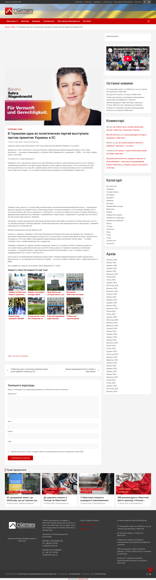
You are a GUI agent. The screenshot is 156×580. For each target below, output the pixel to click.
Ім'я (10, 421)
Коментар (12, 394)
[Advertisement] (53, 50)
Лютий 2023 (111, 380)
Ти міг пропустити (16, 470)
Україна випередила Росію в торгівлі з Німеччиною (80, 370)
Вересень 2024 (112, 326)
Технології (110, 243)
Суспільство (107, 2)
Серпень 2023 (111, 363)
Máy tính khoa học (113, 135)
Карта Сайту (84, 529)
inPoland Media (74, 574)
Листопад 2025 (112, 286)
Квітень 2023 (111, 374)
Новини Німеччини (87, 525)
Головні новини (112, 192)
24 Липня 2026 (86, 503)
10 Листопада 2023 (15, 142)
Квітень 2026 (111, 271)
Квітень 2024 (111, 340)
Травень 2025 (111, 303)
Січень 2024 (111, 348)
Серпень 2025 (111, 294)
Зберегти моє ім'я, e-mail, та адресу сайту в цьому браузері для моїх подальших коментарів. (47, 452)
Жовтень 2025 (111, 288)
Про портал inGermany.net (123, 2)
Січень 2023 (111, 383)
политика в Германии (20, 356)
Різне (20, 129)
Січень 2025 (111, 314)
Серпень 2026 (111, 260)
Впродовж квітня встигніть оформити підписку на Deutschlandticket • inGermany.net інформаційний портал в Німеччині (125, 161)
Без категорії (111, 186)
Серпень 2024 (111, 328)
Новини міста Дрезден (115, 218)
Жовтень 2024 (111, 323)
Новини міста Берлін (114, 215)
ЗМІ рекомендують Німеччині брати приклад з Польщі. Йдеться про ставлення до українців (133, 501)
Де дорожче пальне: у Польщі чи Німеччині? (123, 94)
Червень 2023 (111, 369)
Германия (110, 189)
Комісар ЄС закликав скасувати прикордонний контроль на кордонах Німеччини (132, 560)
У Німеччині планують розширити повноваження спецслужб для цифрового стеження (95, 501)
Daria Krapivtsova (62, 503)
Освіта (108, 223)
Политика (12, 129)
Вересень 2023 (112, 360)
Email (10, 431)
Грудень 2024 (111, 317)
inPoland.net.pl (100, 574)
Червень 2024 (111, 334)
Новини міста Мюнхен (114, 221)
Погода (109, 226)
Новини (109, 212)
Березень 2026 (112, 274)
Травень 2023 (111, 371)
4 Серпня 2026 (12, 503)
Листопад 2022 (112, 389)
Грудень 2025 (111, 283)
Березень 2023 (112, 377)
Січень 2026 (111, 280)
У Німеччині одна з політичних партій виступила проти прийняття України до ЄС (29, 370)
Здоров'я (110, 198)
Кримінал (97, 2)
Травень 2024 (111, 337)
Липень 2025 (111, 297)
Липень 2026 (111, 263)
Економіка (110, 195)
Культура (88, 2)
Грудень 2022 (111, 386)
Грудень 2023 (111, 351)
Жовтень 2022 (111, 391)
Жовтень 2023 (111, 357)
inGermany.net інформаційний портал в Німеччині (37, 574)
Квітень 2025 (111, 306)
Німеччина (78, 2)
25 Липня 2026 (49, 503)
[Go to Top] (150, 569)
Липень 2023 (111, 366)
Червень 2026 (111, 265)
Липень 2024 (111, 331)
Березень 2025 (112, 308)
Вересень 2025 (112, 291)
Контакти (138, 2)
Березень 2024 (112, 343)
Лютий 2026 (111, 277)
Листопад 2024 (112, 320)
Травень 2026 (111, 268)
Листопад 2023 (112, 354)
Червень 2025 (111, 300)
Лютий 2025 (111, 311)
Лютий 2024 (111, 346)
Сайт (10, 441)
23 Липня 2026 (123, 503)
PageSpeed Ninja (83, 579)
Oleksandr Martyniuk (31, 142)
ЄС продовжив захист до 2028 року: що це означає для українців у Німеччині (22, 500)
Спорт (108, 235)
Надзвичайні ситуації (114, 206)
